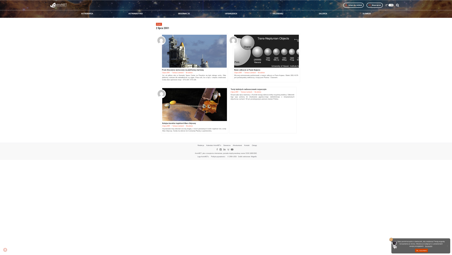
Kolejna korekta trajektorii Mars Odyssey (179, 123)
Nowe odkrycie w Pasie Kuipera (247, 70)
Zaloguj (254, 145)
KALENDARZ (278, 14)
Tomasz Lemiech (178, 73)
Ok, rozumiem (421, 250)
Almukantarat (237, 145)
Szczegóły (428, 246)
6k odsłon (261, 73)
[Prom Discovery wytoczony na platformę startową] (194, 51)
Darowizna (226, 145)
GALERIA (323, 14)
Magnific (254, 156)
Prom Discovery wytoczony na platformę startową (183, 70)
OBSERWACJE (184, 14)
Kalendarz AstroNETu (213, 145)
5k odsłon (189, 73)
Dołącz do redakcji (353, 5)
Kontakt (247, 145)
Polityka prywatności (218, 156)
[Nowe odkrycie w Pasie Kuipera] (266, 51)
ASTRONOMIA (87, 14)
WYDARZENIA (231, 14)
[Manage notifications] (5, 250)
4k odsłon (189, 126)
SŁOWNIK (367, 14)
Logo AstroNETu (203, 156)
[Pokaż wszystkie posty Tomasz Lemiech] (161, 40)
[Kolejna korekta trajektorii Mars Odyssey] (194, 104)
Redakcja (201, 145)
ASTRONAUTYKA (136, 14)
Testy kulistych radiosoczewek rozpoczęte (248, 89)
